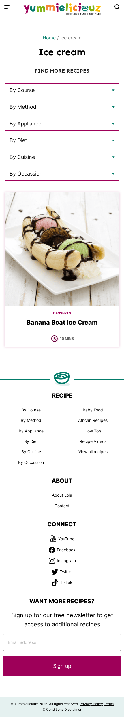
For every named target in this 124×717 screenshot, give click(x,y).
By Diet (31, 441)
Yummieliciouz (62, 9)
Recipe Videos (93, 441)
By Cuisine (31, 451)
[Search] (117, 7)
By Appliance (31, 430)
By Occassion (31, 462)
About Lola (62, 495)
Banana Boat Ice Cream (62, 322)
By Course (31, 409)
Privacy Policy (91, 704)
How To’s (92, 430)
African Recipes (93, 420)
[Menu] (7, 7)
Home (49, 38)
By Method (31, 420)
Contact (62, 505)
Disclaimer (72, 709)
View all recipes (93, 451)
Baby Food (93, 409)
